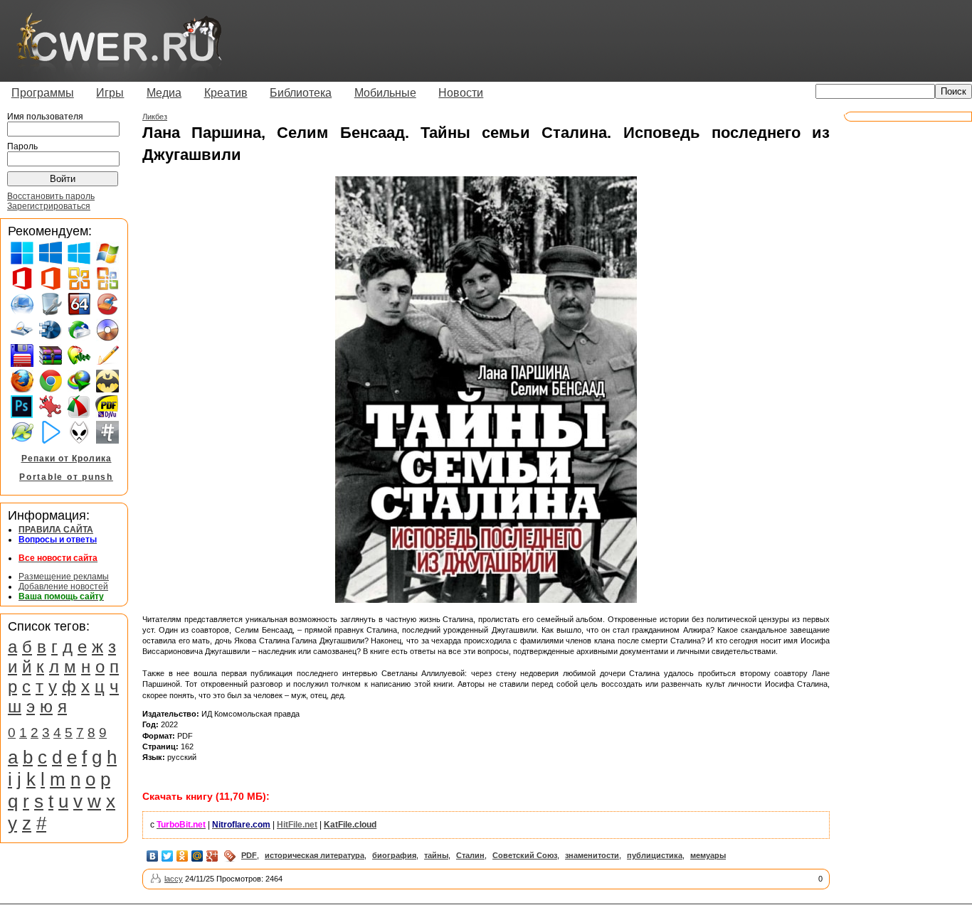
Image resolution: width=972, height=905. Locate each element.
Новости (460, 93)
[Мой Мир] (197, 856)
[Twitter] (167, 856)
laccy (173, 878)
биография (394, 855)
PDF (249, 855)
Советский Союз (524, 855)
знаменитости (592, 855)
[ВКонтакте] (152, 856)
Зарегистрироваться (48, 206)
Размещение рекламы (64, 577)
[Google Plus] (212, 856)
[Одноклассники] (182, 856)
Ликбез (154, 116)
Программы (42, 93)
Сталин (470, 855)
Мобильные (385, 93)
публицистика (654, 855)
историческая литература (314, 855)
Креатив (226, 93)
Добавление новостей (63, 586)
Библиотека (301, 93)
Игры (110, 93)
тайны (436, 855)
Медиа (164, 93)
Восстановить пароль (51, 196)
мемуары (708, 855)
